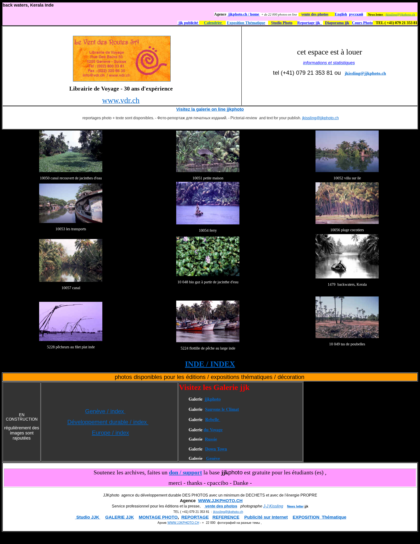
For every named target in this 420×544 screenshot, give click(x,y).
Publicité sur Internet (266, 517)
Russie (211, 439)
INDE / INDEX (210, 364)
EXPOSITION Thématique (319, 517)
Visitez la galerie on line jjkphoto (210, 109)
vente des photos (220, 506)
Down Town (216, 449)
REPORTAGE (195, 517)
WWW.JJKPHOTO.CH (220, 500)
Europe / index (110, 432)
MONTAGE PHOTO (158, 517)
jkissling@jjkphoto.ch (400, 14)
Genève (213, 458)
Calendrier (213, 23)
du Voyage (213, 429)
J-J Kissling (273, 506)
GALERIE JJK (119, 517)
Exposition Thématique (246, 23)
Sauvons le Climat (222, 409)
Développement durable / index (108, 422)
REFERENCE (225, 517)
